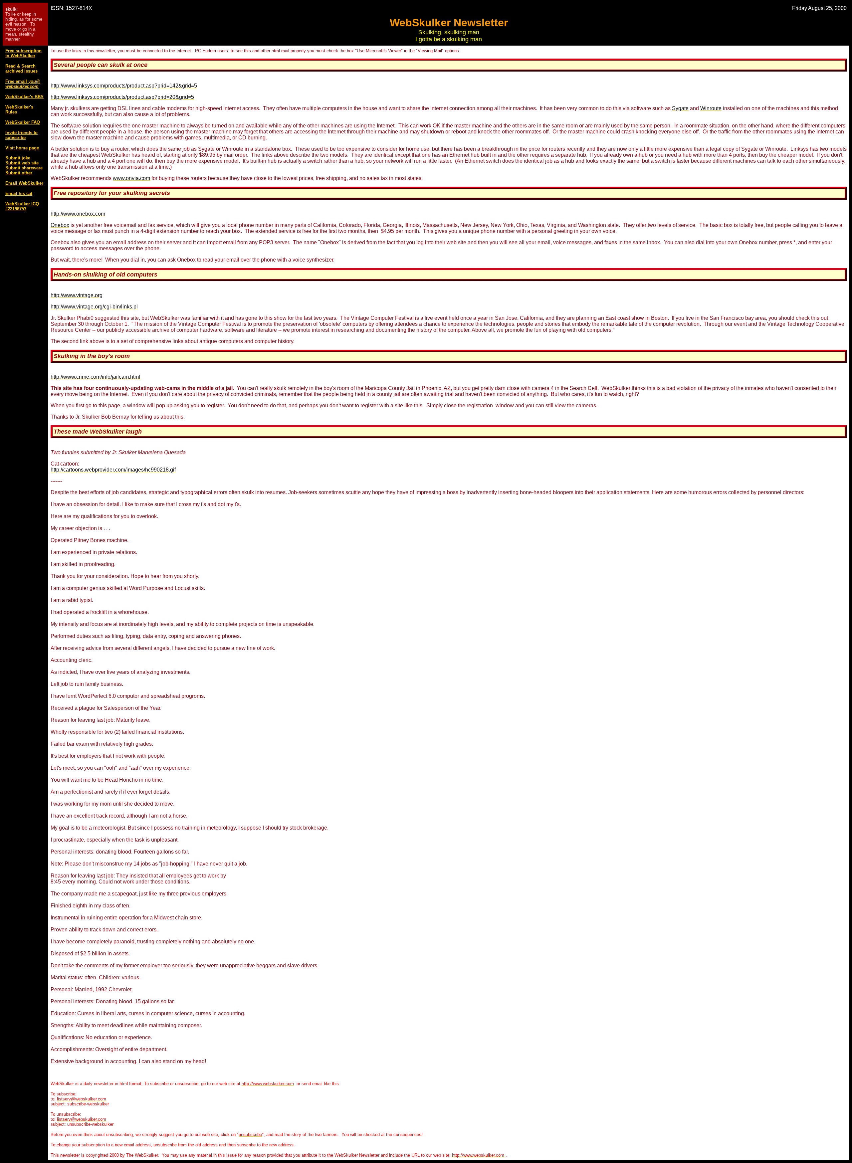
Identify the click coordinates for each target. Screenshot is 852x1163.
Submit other (18, 172)
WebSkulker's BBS (24, 96)
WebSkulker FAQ (22, 122)
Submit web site (22, 162)
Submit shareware (24, 167)
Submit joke (17, 157)
